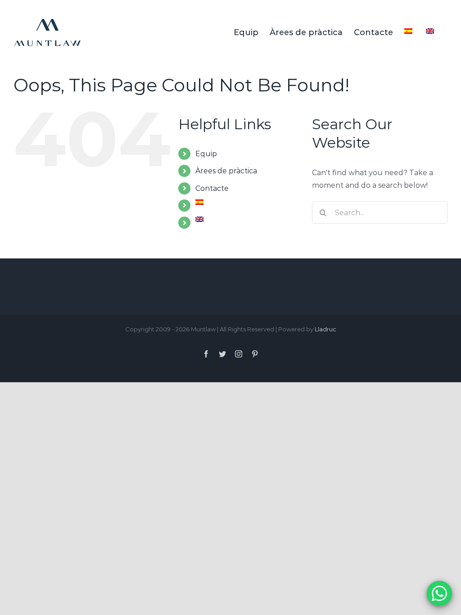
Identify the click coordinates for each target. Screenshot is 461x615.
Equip (206, 153)
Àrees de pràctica (226, 171)
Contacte (212, 188)
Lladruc (325, 329)
